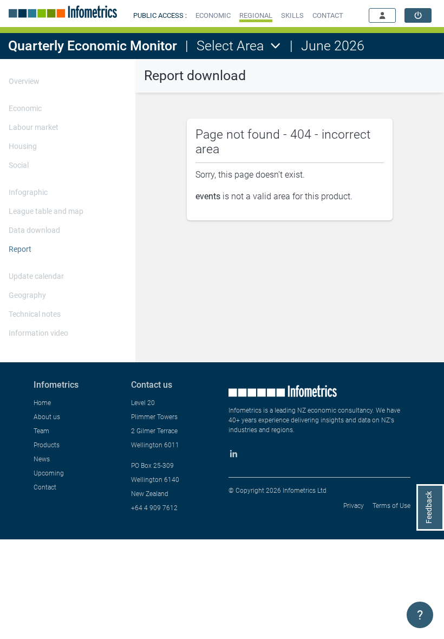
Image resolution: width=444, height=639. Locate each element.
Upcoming (49, 473)
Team (41, 431)
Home (42, 403)
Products (47, 445)
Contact (45, 487)
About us (47, 417)
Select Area (230, 46)
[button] (213, 15)
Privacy (353, 506)
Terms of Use (391, 506)
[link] (418, 15)
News (42, 459)
